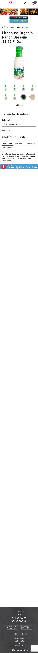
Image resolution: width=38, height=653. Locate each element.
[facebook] (12, 634)
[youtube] (26, 634)
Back (5, 27)
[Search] (23, 3)
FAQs (19, 615)
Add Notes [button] (6, 130)
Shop (12, 27)
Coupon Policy (19, 618)
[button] (5, 87)
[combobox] (19, 124)
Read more (6, 161)
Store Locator (19, 621)
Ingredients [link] (30, 143)
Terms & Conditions (19, 641)
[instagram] (16, 634)
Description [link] (7, 143)
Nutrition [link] (18, 143)
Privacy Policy (19, 639)
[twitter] (21, 634)
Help (19, 643)
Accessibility (19, 645)
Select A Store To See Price (16, 114)
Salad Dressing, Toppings (27, 27)
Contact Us (19, 611)
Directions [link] (7, 147)
